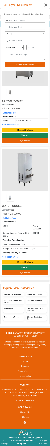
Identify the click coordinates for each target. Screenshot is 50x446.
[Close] (46, 5)
